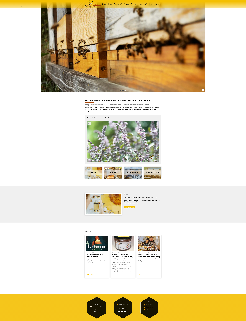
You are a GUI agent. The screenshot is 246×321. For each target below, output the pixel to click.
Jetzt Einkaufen (123, 305)
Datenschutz (149, 307)
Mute (156, 161)
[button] (119, 311)
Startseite (97, 4)
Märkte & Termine (130, 4)
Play (88, 161)
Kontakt (157, 4)
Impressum (149, 305)
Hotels (110, 4)
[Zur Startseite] (90, 4)
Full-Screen (158, 161)
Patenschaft (118, 4)
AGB (147, 309)
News (151, 4)
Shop (104, 4)
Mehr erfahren (91, 275)
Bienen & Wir (143, 4)
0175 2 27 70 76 (97, 306)
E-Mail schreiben (97, 312)
